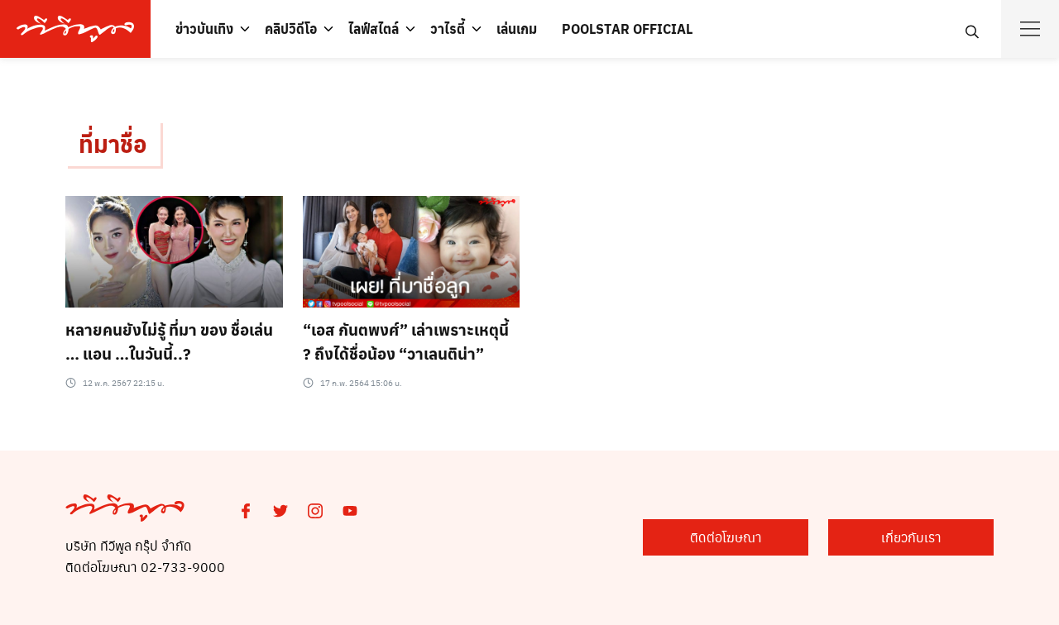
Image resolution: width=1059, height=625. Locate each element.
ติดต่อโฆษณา (726, 536)
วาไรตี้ (447, 28)
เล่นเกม (516, 28)
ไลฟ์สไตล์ (373, 28)
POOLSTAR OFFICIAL (627, 28)
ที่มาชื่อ (113, 143)
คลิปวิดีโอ (291, 28)
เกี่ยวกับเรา (911, 536)
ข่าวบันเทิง (204, 28)
